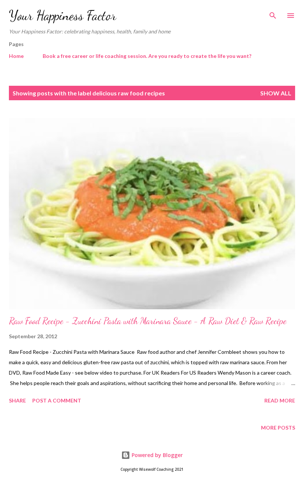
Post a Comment (56, 400)
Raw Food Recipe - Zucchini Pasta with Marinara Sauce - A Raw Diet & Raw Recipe (148, 321)
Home (16, 56)
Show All (275, 93)
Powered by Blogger (156, 455)
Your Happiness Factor (62, 15)
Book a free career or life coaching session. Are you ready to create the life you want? (147, 56)
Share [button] (17, 400)
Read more (279, 400)
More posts (278, 427)
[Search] (272, 13)
